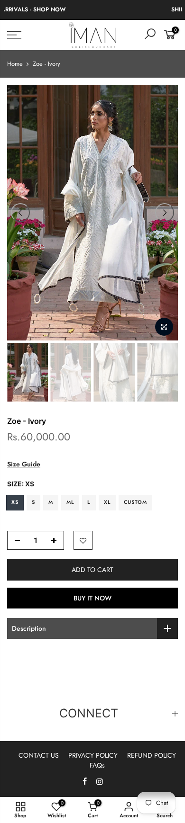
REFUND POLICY (151, 755)
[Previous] (20, 212)
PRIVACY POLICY (93, 755)
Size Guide (23, 464)
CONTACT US (38, 755)
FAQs (97, 765)
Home (15, 64)
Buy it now (92, 598)
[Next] (164, 212)
